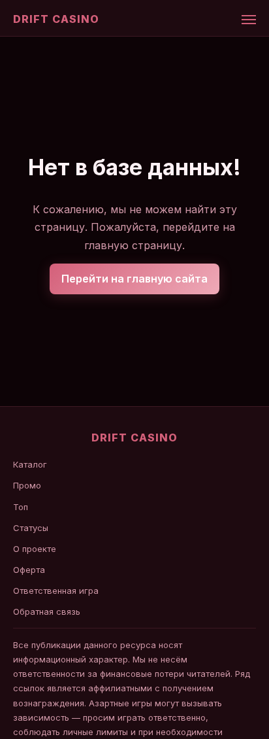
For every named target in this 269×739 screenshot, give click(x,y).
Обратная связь (46, 611)
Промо (27, 485)
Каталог (30, 464)
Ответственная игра (56, 590)
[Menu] (249, 19)
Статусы (30, 528)
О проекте (34, 548)
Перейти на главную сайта (134, 278)
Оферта (29, 569)
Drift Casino (56, 19)
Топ (20, 507)
